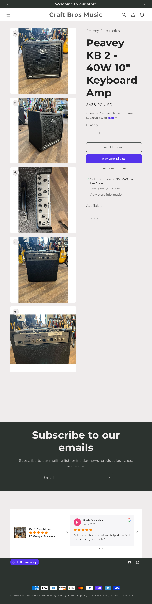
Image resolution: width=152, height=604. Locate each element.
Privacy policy (100, 595)
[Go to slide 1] (99, 548)
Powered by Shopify (54, 595)
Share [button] (94, 218)
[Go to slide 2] (102, 548)
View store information (107, 194)
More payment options (114, 168)
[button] (8, 14)
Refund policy (79, 595)
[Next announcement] (144, 4)
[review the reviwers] (129, 520)
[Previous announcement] (8, 4)
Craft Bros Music (30, 595)
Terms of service (123, 595)
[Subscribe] (108, 477)
